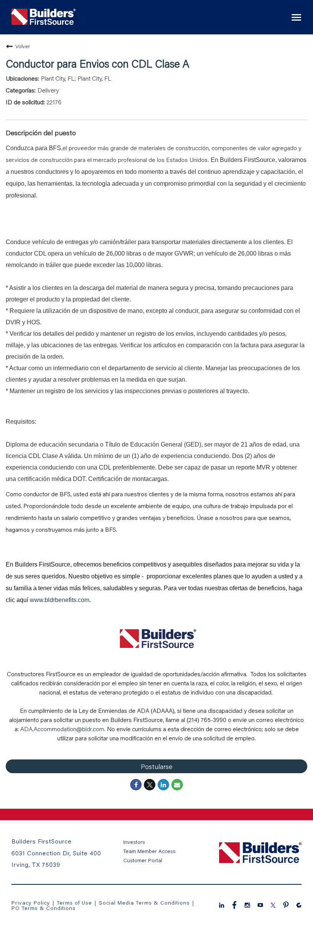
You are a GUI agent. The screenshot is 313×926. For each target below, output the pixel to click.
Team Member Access (149, 851)
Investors (134, 842)
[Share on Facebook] (136, 785)
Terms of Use (75, 902)
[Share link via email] (177, 785)
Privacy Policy (30, 902)
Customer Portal (142, 860)
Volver (22, 46)
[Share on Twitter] (149, 785)
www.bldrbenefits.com (59, 600)
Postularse (157, 766)
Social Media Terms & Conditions (144, 902)
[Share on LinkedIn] (163, 785)
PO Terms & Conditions (43, 907)
